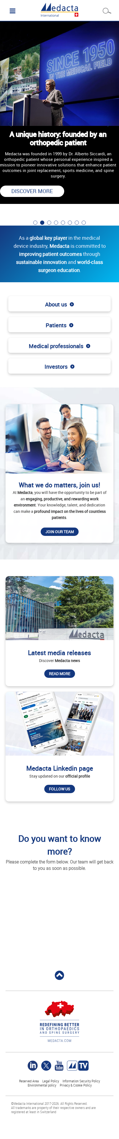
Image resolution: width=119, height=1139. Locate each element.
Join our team (59, 531)
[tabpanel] (59, 116)
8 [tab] (84, 223)
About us (56, 304)
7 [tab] (77, 223)
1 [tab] (35, 223)
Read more (59, 673)
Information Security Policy (81, 1080)
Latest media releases (59, 652)
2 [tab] (42, 223)
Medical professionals (56, 346)
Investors (56, 366)
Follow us (59, 788)
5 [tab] (63, 223)
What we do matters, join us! (59, 485)
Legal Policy (50, 1080)
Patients (56, 325)
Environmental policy (42, 1085)
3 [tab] (49, 223)
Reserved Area (29, 1080)
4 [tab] (56, 223)
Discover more (32, 191)
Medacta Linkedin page (59, 768)
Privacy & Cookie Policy (76, 1085)
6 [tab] (70, 223)
